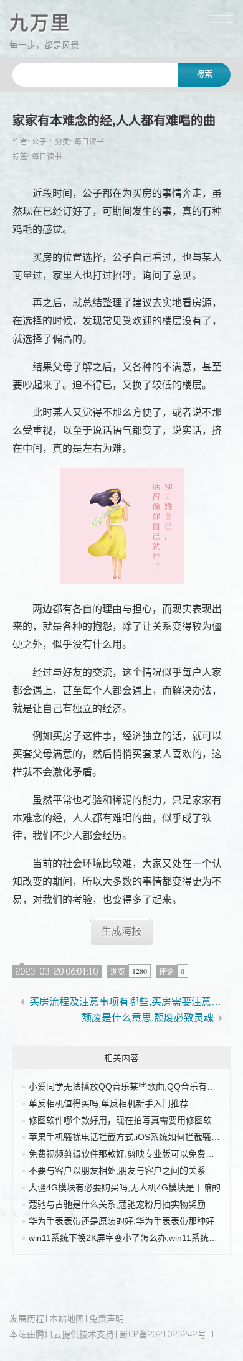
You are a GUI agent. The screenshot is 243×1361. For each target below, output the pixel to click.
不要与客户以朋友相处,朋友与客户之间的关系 (117, 1171)
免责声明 (106, 1318)
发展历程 (26, 1318)
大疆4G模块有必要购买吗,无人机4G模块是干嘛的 (125, 1187)
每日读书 (89, 142)
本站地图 (66, 1318)
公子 (39, 142)
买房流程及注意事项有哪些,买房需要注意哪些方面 (127, 1002)
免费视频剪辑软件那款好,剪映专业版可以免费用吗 (126, 1154)
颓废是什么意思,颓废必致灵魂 (148, 1018)
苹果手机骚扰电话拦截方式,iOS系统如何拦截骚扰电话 (133, 1137)
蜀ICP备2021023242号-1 (167, 1334)
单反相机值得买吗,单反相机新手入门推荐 (108, 1103)
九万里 (40, 22)
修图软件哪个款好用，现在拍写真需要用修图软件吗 (129, 1120)
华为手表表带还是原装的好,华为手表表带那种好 (121, 1221)
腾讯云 (49, 1334)
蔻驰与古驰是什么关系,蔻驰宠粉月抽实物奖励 (117, 1204)
